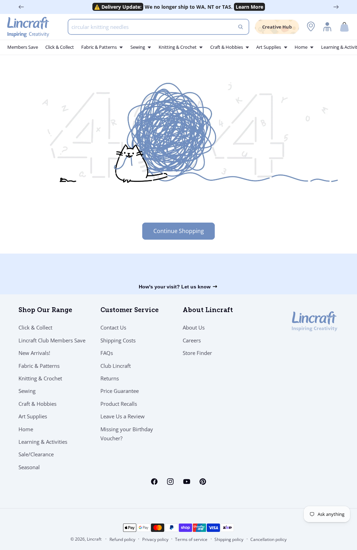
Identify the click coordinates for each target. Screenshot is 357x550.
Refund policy (122, 539)
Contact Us (113, 327)
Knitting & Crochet (40, 378)
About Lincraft (208, 311)
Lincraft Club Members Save (51, 340)
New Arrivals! (34, 352)
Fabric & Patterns (39, 365)
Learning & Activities (42, 441)
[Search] (241, 27)
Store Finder (197, 352)
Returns (109, 378)
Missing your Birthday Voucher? (126, 434)
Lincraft (94, 539)
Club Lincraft (115, 365)
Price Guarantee (119, 390)
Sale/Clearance (36, 454)
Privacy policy (155, 539)
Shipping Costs (118, 340)
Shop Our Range (45, 311)
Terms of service (191, 539)
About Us (194, 327)
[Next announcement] (336, 7)
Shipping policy (228, 539)
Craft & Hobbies (37, 403)
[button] (344, 27)
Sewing (27, 390)
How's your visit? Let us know (175, 286)
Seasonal (29, 467)
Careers (192, 340)
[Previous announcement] (21, 7)
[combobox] (158, 27)
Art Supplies (32, 416)
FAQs (106, 352)
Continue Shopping (178, 231)
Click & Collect (35, 327)
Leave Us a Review (122, 416)
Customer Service (129, 311)
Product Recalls (118, 403)
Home (25, 429)
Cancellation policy (268, 539)
